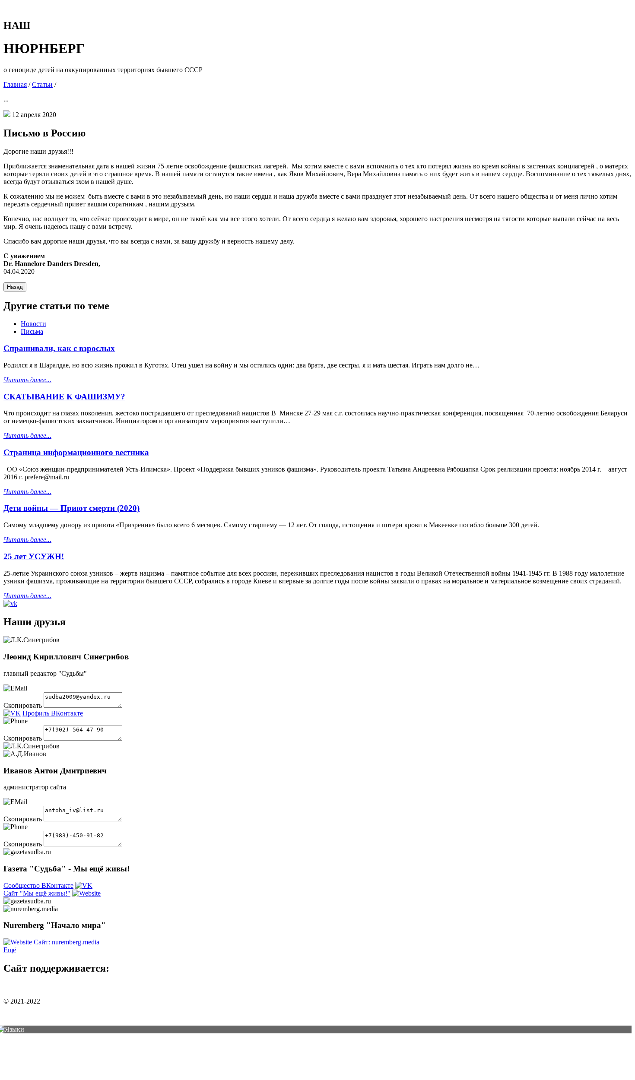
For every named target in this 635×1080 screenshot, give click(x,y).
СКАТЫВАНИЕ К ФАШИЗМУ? (64, 396)
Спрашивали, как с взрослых (59, 348)
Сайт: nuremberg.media (66, 942)
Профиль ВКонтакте (52, 713)
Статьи (42, 84)
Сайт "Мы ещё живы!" (36, 893)
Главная (15, 84)
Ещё (9, 949)
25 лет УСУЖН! (33, 556)
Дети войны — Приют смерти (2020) (71, 508)
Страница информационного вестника (76, 452)
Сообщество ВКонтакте (38, 885)
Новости (33, 323)
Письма (32, 331)
